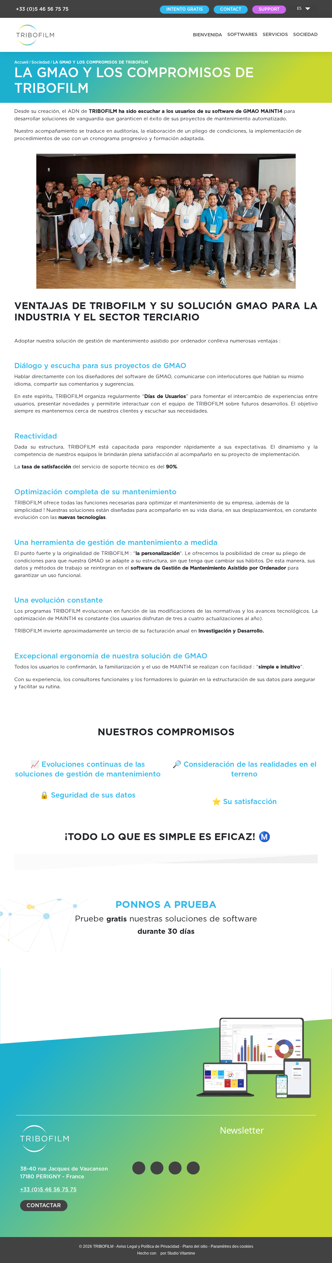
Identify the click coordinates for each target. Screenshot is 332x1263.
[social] (138, 1167)
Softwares (242, 34)
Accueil (21, 62)
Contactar (44, 1205)
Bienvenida (207, 35)
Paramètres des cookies (232, 1246)
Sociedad (305, 34)
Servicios (275, 34)
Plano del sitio (195, 1246)
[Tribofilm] (35, 35)
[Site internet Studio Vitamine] (158, 1253)
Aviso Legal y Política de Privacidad (148, 1246)
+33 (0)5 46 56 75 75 (42, 9)
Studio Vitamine (181, 1253)
